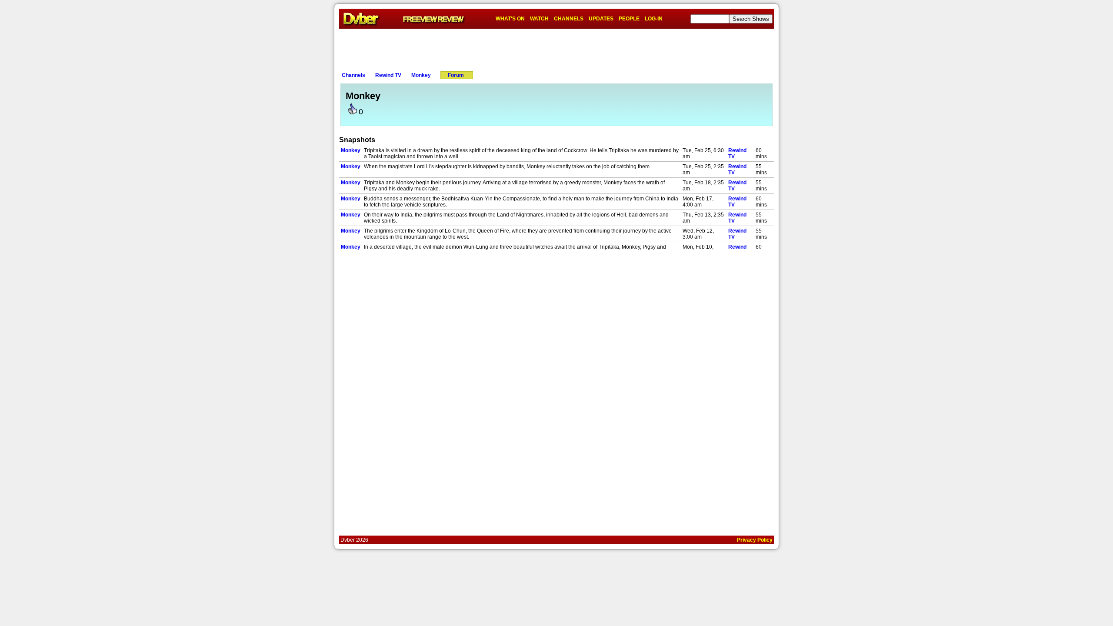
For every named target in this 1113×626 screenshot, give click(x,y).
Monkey (421, 75)
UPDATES (601, 19)
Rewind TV (388, 75)
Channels (353, 75)
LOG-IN (654, 19)
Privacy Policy (755, 540)
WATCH (539, 19)
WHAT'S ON (510, 19)
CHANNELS (568, 19)
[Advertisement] (556, 48)
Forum (456, 75)
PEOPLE (629, 19)
